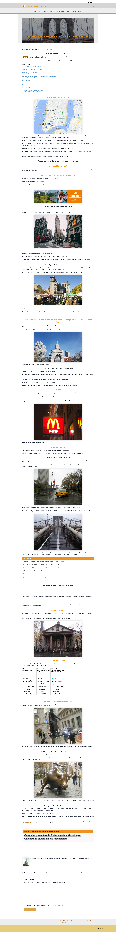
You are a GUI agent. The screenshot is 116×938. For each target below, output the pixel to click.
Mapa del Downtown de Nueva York (32, 67)
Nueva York (25, 56)
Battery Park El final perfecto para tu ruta (32, 91)
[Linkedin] (91, 2)
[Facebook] (88, 2)
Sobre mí (74, 11)
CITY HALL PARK (26, 80)
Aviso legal (73, 920)
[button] (93, 6)
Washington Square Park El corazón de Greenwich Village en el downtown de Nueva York (40, 76)
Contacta (80, 11)
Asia (39, 11)
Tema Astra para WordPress (75, 934)
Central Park (89, 151)
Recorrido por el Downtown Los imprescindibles (32, 69)
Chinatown (27, 79)
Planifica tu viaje (60, 11)
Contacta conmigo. (64, 922)
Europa (44, 11)
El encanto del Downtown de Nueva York (33, 66)
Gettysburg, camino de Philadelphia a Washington (52, 835)
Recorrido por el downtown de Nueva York (31, 72)
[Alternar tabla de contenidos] (56, 65)
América (51, 11)
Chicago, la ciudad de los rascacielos (45, 838)
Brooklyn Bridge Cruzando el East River (32, 81)
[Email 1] (93, 2)
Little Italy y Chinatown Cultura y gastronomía (33, 77)
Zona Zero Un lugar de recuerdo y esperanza (33, 83)
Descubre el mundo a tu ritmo (35, 6)
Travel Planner (90, 920)
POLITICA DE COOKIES (65, 920)
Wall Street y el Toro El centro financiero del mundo (34, 90)
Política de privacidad (81, 920)
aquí (64, 561)
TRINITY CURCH (26, 87)
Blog (68, 11)
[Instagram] (90, 2)
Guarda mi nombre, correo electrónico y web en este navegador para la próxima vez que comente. (45, 905)
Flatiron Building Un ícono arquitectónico (32, 73)
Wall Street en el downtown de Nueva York (32, 88)
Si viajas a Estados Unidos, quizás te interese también (34, 92)
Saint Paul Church (26, 86)
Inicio (34, 11)
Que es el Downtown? (27, 70)
